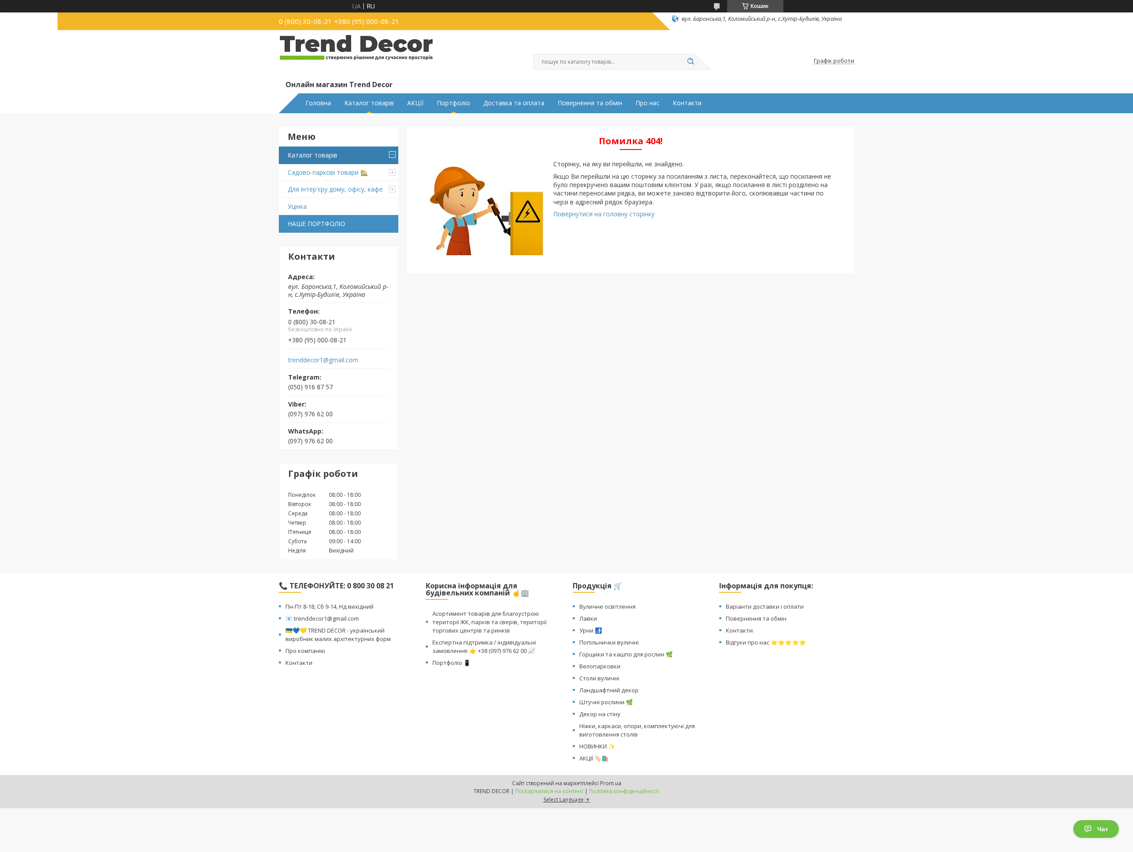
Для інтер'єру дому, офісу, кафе (335, 189)
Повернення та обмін (590, 103)
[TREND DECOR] (356, 57)
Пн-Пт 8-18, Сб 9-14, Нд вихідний (329, 606)
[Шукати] (690, 62)
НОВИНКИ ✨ (597, 746)
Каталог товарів (369, 103)
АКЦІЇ (415, 103)
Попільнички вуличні (609, 642)
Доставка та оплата (513, 103)
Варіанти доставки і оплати (765, 606)
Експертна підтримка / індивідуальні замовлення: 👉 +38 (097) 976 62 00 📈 (484, 646)
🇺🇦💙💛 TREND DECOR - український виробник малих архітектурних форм (338, 634)
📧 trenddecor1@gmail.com (322, 618)
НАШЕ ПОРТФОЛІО (316, 223)
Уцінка (297, 206)
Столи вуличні (599, 678)
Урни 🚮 (590, 630)
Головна (318, 103)
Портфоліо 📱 (451, 663)
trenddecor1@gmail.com (323, 360)
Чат (1102, 829)
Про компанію (305, 651)
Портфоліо (453, 103)
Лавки (588, 618)
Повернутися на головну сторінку (604, 214)
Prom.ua (610, 783)
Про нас (647, 103)
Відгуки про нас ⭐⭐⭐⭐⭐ (766, 642)
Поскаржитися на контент (549, 791)
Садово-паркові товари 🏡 (328, 172)
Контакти (687, 103)
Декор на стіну (599, 714)
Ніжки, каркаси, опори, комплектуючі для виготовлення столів (637, 730)
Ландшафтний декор (609, 690)
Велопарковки (599, 666)
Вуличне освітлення (607, 606)
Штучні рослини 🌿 (606, 702)
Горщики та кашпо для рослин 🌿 (626, 654)
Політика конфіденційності (624, 791)
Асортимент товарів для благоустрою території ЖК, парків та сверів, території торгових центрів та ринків (489, 622)
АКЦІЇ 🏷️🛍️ (594, 758)
